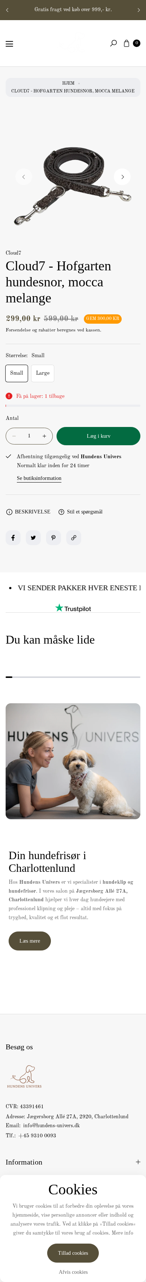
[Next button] (138, 10)
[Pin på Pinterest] (53, 537)
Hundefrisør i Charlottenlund (82, 9)
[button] (113, 43)
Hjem (68, 83)
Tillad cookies (73, 1253)
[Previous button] (7, 10)
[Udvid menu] (9, 44)
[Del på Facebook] (13, 537)
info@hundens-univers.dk (51, 1125)
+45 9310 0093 (37, 1135)
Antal (12, 418)
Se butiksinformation (39, 478)
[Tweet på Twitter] (33, 537)
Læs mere (29, 941)
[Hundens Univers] (73, 41)
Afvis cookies (73, 1272)
